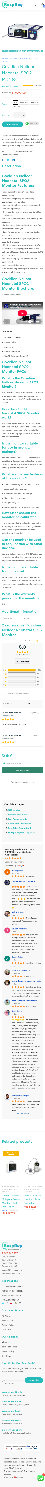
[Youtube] (11, 1303)
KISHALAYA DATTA (21, 970)
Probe (4, 104)
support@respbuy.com (12, 1270)
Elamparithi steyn (20, 1095)
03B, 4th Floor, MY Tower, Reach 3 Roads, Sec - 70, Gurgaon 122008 (10, 1261)
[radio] (15, 102)
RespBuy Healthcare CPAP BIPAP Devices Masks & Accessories (19, 852)
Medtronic (13, 86)
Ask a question (22, 770)
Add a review (22, 661)
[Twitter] (8, 160)
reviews (38, 86)
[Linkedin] (13, 160)
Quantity (5, 115)
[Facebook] (2, 160)
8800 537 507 (10, 1252)
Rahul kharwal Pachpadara (24, 1000)
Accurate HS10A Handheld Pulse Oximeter (32, 1199)
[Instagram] (16, 1303)
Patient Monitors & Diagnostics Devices (11, 1189)
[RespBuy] (13, 1246)
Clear (18, 106)
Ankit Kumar (18, 912)
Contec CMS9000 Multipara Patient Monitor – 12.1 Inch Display (11, 1201)
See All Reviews (23, 1113)
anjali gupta (17, 870)
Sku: (4, 151)
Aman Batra (17, 957)
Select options (6, 1180)
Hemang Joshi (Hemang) (24, 881)
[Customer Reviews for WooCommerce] (37, 641)
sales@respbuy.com (11, 1273)
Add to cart (12, 124)
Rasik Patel (17, 1011)
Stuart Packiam (19, 928)
